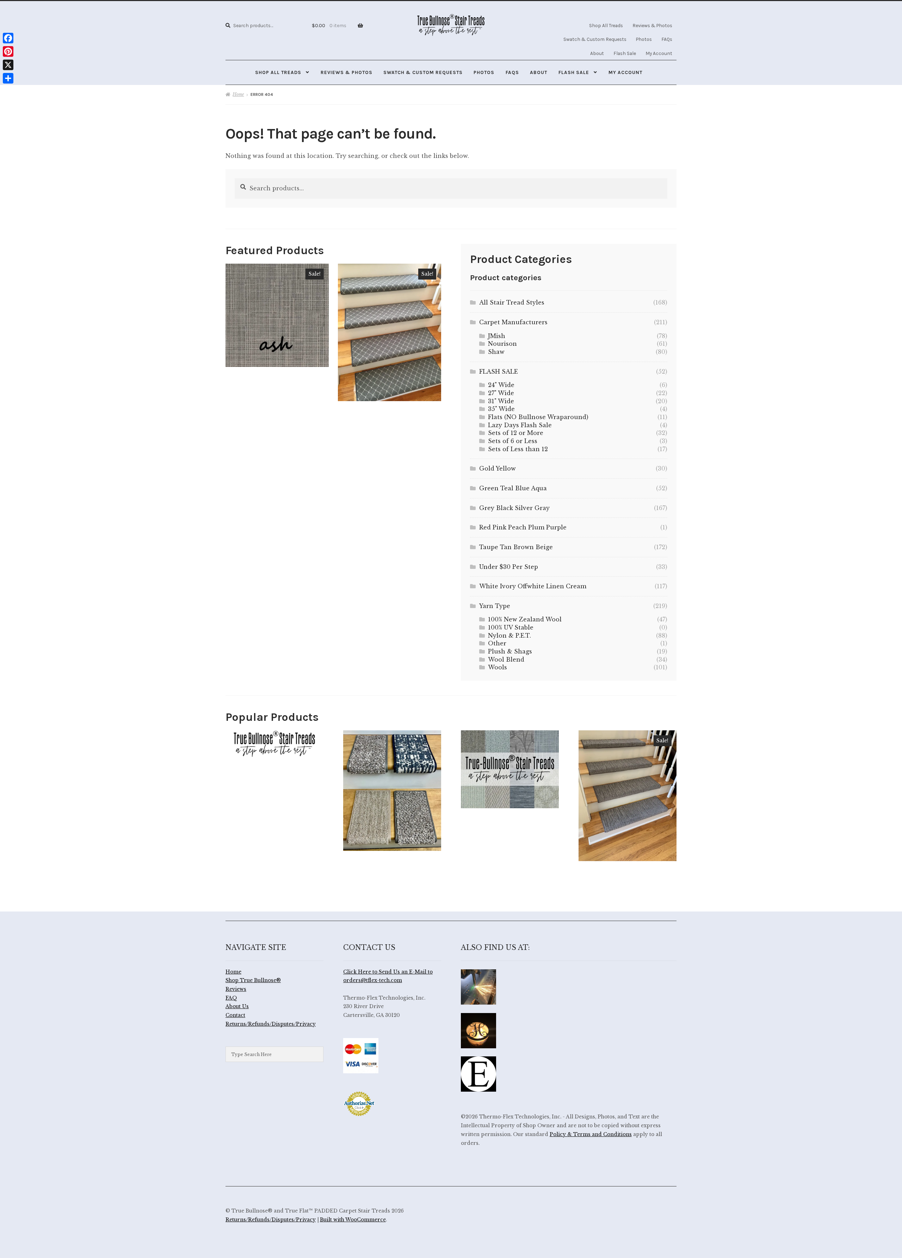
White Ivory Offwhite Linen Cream (532, 586)
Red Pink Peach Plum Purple (523, 527)
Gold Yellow (497, 468)
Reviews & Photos (652, 25)
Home (238, 94)
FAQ (231, 998)
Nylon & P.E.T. (509, 635)
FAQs (666, 39)
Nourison (502, 343)
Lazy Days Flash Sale (520, 425)
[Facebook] (8, 38)
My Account (658, 53)
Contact (235, 1015)
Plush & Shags (510, 651)
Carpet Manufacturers (513, 322)
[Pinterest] (8, 51)
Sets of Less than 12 (518, 449)
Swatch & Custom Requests (594, 39)
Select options (277, 315)
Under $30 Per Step (508, 566)
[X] (8, 65)
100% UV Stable (510, 627)
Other (497, 643)
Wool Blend (506, 659)
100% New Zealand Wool (525, 619)
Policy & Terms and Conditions (591, 1134)
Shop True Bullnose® (253, 980)
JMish (496, 335)
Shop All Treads (606, 25)
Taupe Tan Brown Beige (516, 547)
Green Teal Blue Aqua (513, 488)
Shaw (496, 351)
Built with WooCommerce (353, 1220)
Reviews (236, 989)
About (597, 53)
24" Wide (501, 384)
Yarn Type (494, 605)
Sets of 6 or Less (512, 440)
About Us (237, 1007)
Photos (644, 39)
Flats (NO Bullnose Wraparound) (538, 417)
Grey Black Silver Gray (514, 507)
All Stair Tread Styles (511, 302)
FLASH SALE (498, 371)
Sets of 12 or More (515, 432)
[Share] (8, 78)
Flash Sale (624, 53)
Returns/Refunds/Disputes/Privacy (271, 1024)
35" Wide (501, 408)
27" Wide (501, 393)
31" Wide (501, 401)
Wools (497, 667)
